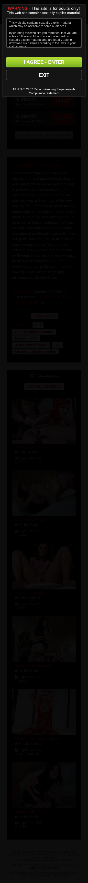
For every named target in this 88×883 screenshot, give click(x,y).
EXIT (44, 75)
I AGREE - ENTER (44, 62)
